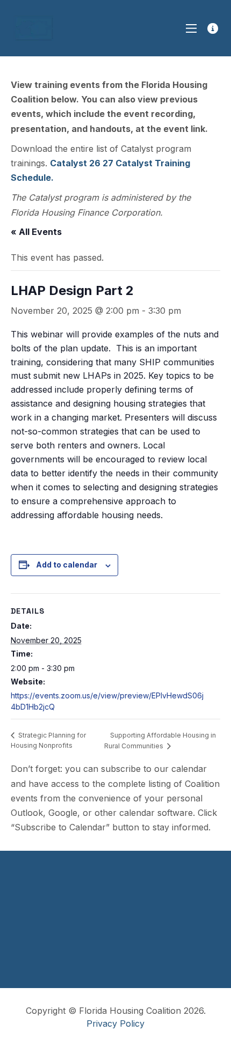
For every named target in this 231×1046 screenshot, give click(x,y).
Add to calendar (66, 564)
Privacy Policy (115, 1023)
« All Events (36, 231)
